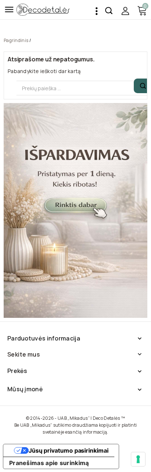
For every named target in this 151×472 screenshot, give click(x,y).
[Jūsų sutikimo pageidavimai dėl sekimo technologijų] (138, 459)
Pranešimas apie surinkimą (49, 463)
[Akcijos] (75, 210)
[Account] (125, 10)
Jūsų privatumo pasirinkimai (68, 450)
